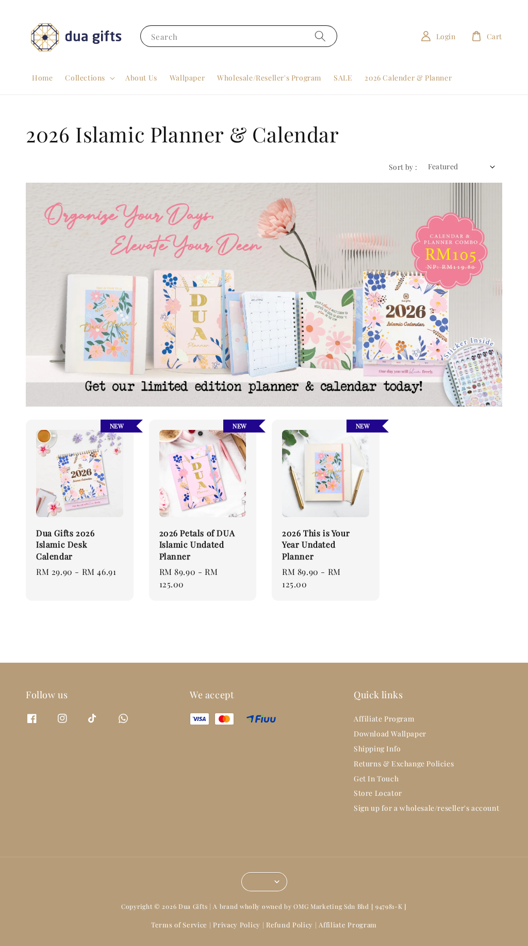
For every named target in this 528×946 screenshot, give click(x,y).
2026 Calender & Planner (408, 78)
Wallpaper (187, 78)
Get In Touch (376, 778)
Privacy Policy (236, 924)
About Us (141, 78)
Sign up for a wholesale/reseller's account (426, 808)
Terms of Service (179, 924)
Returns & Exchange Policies (404, 763)
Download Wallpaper (390, 734)
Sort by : (403, 167)
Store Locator (378, 793)
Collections (85, 78)
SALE (343, 78)
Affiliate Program (384, 719)
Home (42, 78)
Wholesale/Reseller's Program (269, 78)
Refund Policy (289, 924)
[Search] (320, 36)
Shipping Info (377, 748)
